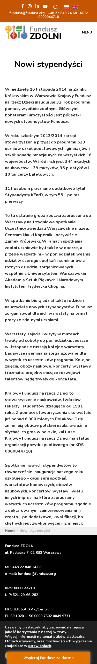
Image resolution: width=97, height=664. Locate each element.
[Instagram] (30, 6)
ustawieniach (39, 646)
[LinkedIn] (37, 6)
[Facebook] (22, 6)
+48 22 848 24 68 (26, 567)
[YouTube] (45, 6)
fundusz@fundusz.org (37, 573)
